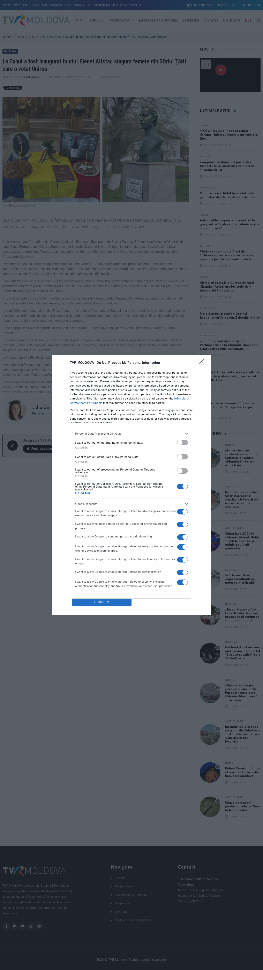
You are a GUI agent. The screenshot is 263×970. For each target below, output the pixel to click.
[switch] (182, 442)
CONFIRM (102, 602)
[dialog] (131, 485)
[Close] (202, 363)
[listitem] (131, 433)
